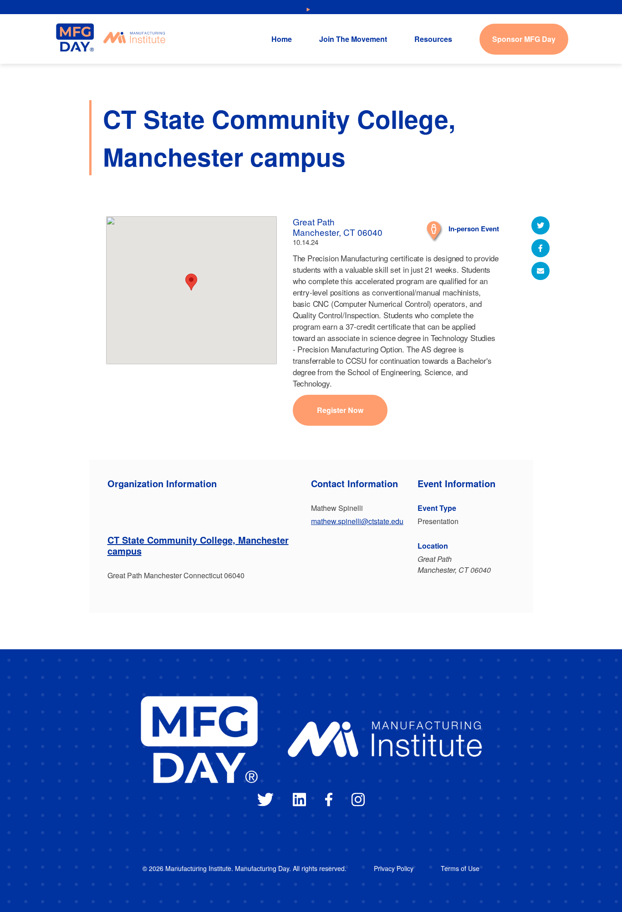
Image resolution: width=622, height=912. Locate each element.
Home (281, 39)
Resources (433, 39)
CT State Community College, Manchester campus (198, 545)
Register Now (340, 410)
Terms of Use (460, 868)
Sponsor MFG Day (524, 39)
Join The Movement (353, 39)
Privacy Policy (393, 868)
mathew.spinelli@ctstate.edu (357, 521)
